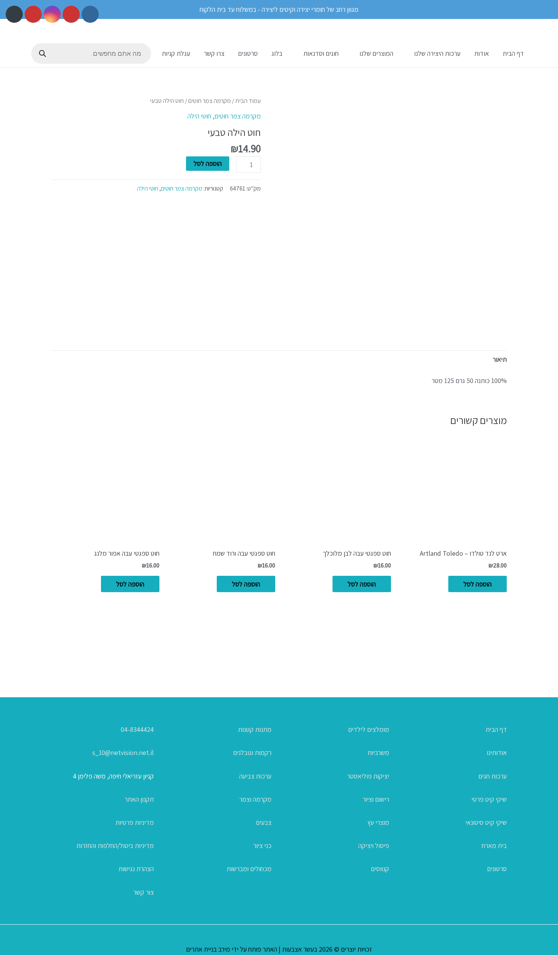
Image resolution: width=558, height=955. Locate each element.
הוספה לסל (208, 163)
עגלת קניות (176, 53)
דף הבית (513, 53)
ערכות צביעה (255, 776)
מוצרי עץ (378, 822)
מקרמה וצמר (255, 799)
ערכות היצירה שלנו (437, 53)
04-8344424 (137, 729)
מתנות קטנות (254, 729)
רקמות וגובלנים (252, 752)
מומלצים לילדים (368, 729)
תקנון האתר (139, 799)
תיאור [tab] (500, 359)
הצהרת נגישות (136, 868)
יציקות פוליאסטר (368, 776)
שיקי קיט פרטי (489, 799)
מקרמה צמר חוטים (209, 100)
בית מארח (494, 845)
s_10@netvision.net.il (123, 752)
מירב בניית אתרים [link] (208, 949)
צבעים (263, 822)
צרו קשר (214, 53)
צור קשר (143, 892)
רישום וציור (376, 799)
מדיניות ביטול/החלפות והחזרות (115, 845)
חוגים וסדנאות (321, 53)
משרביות (378, 752)
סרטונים (248, 53)
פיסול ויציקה (373, 845)
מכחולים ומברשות (249, 868)
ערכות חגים (492, 776)
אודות (481, 53)
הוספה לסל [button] (477, 584)
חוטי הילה (199, 116)
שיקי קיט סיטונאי (486, 822)
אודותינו (497, 752)
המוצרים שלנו (376, 53)
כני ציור (262, 845)
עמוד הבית (248, 100)
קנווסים (380, 868)
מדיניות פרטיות (134, 822)
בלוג (276, 53)
